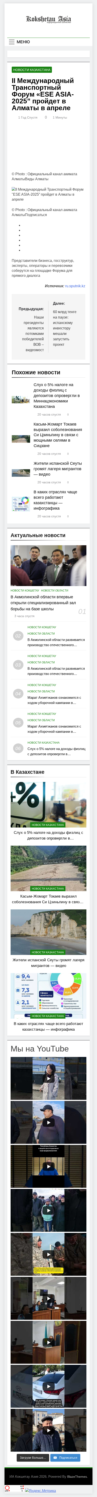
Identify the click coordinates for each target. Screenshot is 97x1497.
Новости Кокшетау (25, 590)
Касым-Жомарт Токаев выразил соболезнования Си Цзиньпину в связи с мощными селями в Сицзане (58, 435)
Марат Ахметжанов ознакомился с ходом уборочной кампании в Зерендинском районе (54, 703)
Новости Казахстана (31, 70)
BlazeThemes (77, 1476)
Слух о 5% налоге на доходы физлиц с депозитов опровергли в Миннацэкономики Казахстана (57, 395)
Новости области (54, 590)
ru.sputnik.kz (75, 286)
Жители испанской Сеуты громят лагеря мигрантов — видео (58, 469)
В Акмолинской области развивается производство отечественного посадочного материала (56, 645)
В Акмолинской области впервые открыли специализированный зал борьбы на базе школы (43, 603)
